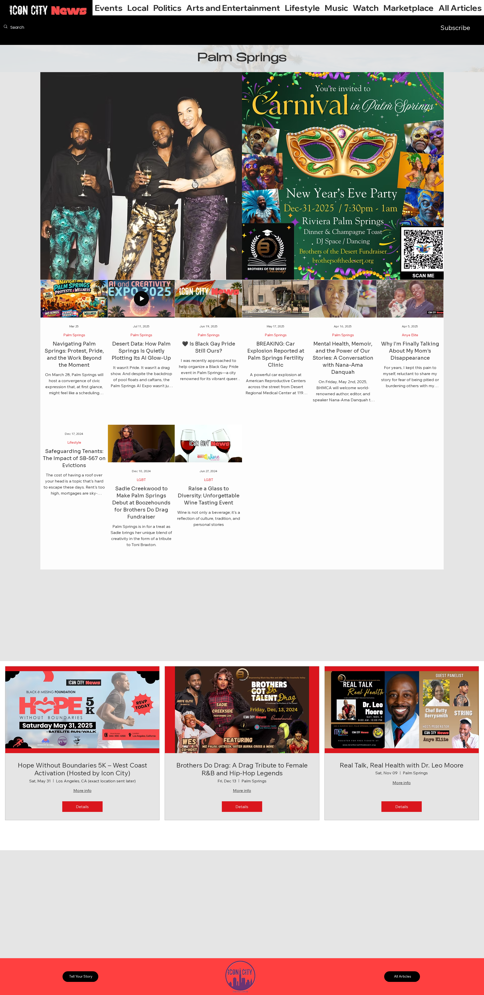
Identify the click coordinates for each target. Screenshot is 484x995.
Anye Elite (410, 335)
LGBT (141, 480)
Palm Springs (74, 335)
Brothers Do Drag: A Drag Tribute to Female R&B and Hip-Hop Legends (242, 769)
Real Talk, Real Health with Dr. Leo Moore (402, 765)
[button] (138, 7)
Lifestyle (74, 442)
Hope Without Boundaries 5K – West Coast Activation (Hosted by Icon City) (82, 769)
